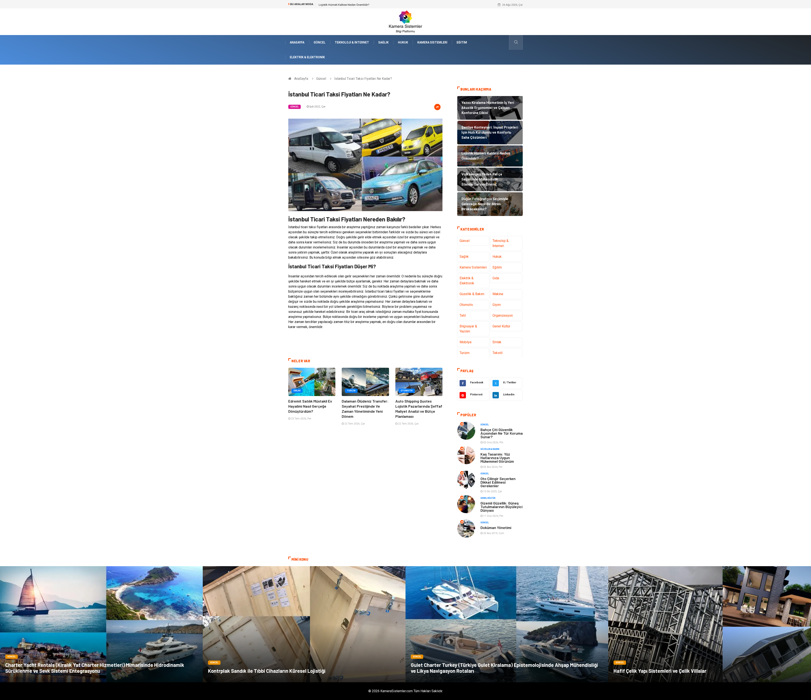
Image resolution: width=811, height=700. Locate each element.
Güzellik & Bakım (472, 294)
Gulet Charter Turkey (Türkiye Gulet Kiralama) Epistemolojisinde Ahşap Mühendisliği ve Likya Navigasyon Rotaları (504, 668)
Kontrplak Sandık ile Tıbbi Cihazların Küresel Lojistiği (266, 671)
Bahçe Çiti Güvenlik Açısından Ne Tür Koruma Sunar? (501, 433)
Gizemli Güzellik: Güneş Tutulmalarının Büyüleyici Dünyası (501, 507)
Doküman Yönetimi (495, 527)
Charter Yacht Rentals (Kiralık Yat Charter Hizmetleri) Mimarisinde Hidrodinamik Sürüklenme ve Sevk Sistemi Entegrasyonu (94, 668)
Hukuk (403, 42)
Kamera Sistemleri (432, 42)
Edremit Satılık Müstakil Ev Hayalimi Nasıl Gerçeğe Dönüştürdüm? (310, 406)
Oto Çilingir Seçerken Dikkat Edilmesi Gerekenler (498, 482)
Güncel (319, 42)
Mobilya (465, 342)
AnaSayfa (297, 42)
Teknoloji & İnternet (352, 42)
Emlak (297, 390)
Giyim (497, 305)
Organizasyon (503, 315)
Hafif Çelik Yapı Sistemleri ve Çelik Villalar (660, 671)
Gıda (496, 278)
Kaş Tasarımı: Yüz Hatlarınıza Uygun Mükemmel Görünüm (497, 458)
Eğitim (462, 42)
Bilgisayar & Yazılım (468, 328)
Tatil (463, 315)
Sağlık (383, 42)
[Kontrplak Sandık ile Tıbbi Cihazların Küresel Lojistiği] (304, 624)
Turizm (351, 390)
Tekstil (497, 353)
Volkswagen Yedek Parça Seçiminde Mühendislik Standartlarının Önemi (362, 4)
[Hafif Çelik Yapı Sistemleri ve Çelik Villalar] (709, 624)
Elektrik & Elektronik (307, 57)
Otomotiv (407, 390)
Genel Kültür (501, 326)
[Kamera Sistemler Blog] (405, 21)
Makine (498, 294)
